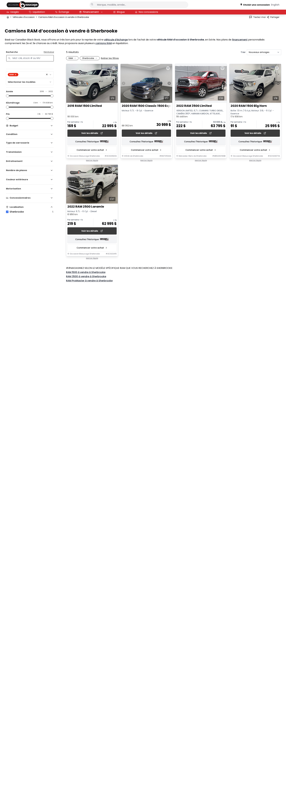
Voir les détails (89, 133)
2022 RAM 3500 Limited (194, 106)
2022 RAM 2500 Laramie (85, 207)
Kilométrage (13, 102)
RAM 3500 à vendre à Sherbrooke (86, 276)
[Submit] (92, 4)
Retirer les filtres (110, 58)
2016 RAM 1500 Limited (84, 106)
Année (9, 91)
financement (240, 39)
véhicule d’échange (116, 39)
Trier (243, 52)
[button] (47, 74)
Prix (8, 114)
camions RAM (103, 43)
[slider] (7, 95)
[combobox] (29, 74)
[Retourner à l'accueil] (8, 17)
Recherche (12, 52)
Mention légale (92, 160)
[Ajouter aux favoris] (113, 68)
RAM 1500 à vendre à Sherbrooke (85, 272)
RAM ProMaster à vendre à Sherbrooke (89, 280)
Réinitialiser (49, 52)
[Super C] (23, 4)
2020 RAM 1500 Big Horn (249, 106)
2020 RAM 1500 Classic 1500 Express (149, 106)
